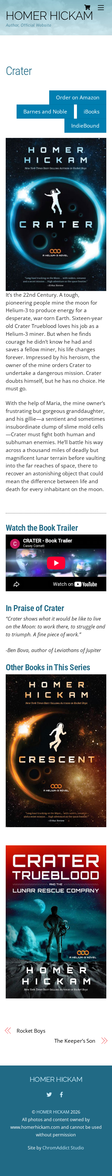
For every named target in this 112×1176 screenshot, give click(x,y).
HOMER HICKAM (52, 1112)
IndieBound (85, 125)
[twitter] (49, 1094)
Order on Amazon (77, 97)
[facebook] (61, 1094)
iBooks (91, 111)
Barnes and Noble (45, 111)
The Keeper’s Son (74, 1040)
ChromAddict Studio (63, 1148)
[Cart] (87, 7)
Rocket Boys (31, 1030)
